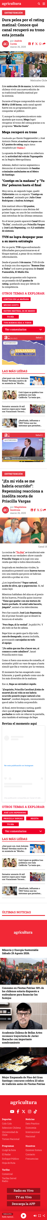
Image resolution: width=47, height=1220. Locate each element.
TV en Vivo (24, 1197)
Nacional (30, 1136)
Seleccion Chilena (11, 1127)
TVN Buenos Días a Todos (17, 322)
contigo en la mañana (16, 299)
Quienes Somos (34, 1150)
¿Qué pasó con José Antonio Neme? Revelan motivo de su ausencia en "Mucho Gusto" (15, 381)
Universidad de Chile (10, 1133)
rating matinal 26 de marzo (19, 310)
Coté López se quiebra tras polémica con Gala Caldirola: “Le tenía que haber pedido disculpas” (31, 395)
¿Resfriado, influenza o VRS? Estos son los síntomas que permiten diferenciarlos (29, 423)
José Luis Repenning (15, 812)
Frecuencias (32, 1158)
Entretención (14, 12)
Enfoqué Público (10, 1158)
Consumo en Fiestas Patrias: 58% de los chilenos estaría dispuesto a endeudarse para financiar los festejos (23, 993)
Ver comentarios (15, 329)
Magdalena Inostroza (18, 508)
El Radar (6, 1154)
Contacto (30, 1154)
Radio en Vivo (23, 1191)
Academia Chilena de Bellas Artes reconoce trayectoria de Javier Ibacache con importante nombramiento (22, 1037)
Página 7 (21, 147)
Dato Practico (32, 1123)
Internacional (33, 1132)
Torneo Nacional (10, 1139)
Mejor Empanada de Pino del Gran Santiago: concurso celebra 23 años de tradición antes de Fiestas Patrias (23, 1081)
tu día (10, 316)
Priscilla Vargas (13, 818)
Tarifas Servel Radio (9, 1180)
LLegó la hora (9, 1150)
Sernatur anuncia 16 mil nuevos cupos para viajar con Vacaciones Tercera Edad (14, 409)
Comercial (7, 1173)
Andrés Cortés (16, 42)
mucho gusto (11, 305)
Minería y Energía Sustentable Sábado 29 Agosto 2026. (20, 951)
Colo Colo (7, 1123)
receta (35, 818)
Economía (31, 1127)
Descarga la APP (23, 1204)
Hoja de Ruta (8, 1162)
